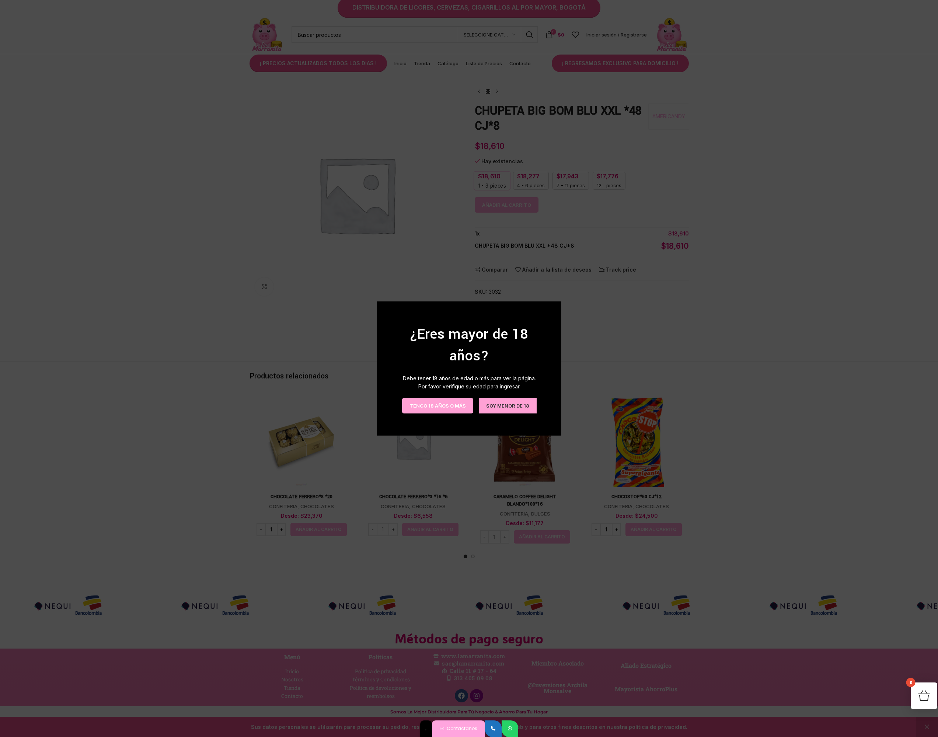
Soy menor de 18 (507, 405)
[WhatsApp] (510, 728)
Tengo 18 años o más (437, 405)
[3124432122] (493, 728)
